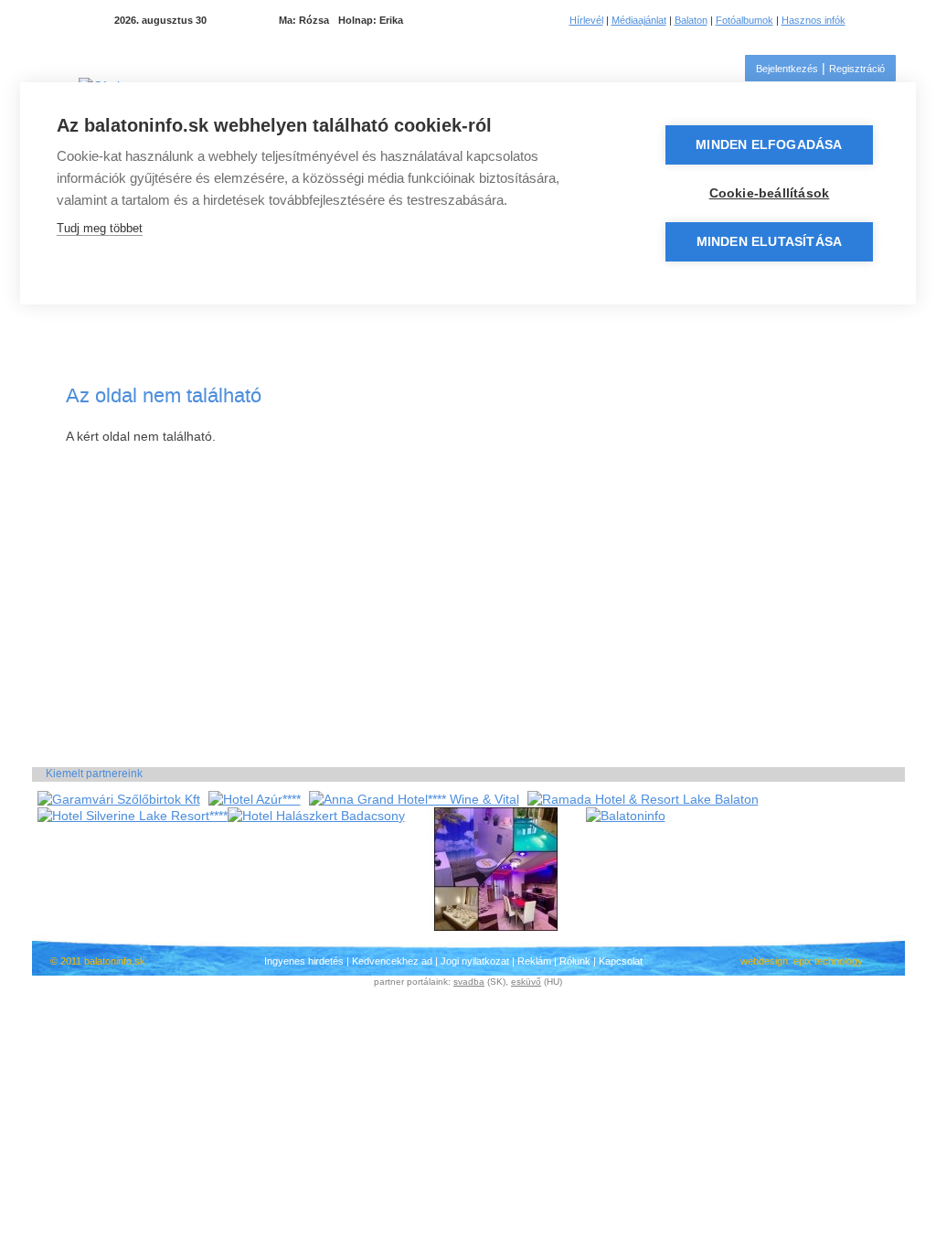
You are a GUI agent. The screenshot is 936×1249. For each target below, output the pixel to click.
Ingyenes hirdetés (304, 960)
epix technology (828, 960)
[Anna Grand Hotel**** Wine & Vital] (414, 799)
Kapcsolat (621, 960)
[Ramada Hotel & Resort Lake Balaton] (643, 799)
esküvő (526, 982)
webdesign (764, 960)
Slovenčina (896, 20)
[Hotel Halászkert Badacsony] (316, 815)
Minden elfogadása (769, 145)
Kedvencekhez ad (392, 960)
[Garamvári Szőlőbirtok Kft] (118, 799)
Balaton (691, 20)
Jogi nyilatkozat (475, 960)
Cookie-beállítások (769, 193)
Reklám (534, 960)
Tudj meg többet (100, 228)
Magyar (873, 20)
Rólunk (574, 960)
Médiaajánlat (639, 20)
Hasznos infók (814, 20)
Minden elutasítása (770, 242)
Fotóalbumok (744, 20)
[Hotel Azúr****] (254, 799)
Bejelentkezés (787, 68)
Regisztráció (857, 68)
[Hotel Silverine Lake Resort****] (132, 815)
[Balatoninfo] (625, 815)
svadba (468, 982)
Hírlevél (586, 20)
